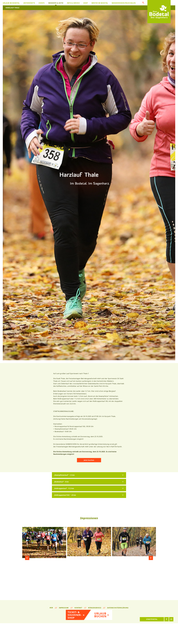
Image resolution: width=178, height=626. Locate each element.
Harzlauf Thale (12, 8)
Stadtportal (152, 619)
